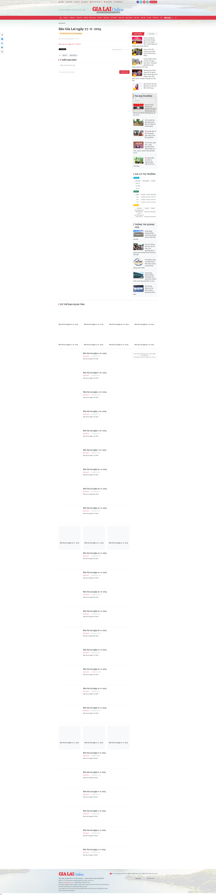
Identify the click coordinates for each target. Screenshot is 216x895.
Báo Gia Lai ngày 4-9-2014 (94, 830)
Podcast (85, 2)
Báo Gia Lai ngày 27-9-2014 (95, 508)
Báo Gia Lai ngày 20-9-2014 (95, 592)
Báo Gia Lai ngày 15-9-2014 (94, 688)
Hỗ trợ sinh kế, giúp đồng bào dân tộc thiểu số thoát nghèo (150, 123)
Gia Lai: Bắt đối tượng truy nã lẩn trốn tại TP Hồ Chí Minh (150, 52)
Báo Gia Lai (73, 55)
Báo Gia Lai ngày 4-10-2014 (95, 392)
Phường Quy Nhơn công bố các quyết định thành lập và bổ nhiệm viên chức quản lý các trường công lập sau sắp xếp (144, 75)
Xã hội (149, 17)
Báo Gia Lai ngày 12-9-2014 (69, 742)
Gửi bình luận (124, 72)
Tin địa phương (143, 96)
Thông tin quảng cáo (144, 226)
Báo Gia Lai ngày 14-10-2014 (68, 344)
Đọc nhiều (138, 34)
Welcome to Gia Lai (96, 2)
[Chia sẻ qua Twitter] (2, 43)
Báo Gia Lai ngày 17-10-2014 (93, 324)
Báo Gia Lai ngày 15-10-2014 (144, 324)
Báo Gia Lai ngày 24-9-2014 (118, 543)
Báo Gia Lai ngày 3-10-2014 (94, 411)
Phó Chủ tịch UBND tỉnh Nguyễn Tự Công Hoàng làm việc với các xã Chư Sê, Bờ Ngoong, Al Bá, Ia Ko (144, 110)
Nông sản (136, 177)
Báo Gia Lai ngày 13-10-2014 (93, 344)
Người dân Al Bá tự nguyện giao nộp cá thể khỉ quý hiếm (150, 134)
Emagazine (109, 2)
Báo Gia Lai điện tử (108, 10)
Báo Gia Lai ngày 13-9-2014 (94, 708)
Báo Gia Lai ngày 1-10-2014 (94, 450)
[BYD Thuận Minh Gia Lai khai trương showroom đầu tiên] (138, 288)
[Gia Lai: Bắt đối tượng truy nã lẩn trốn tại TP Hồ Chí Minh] (137, 51)
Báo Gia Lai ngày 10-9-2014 (118, 742)
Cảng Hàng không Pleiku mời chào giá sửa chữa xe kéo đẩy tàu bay (144, 235)
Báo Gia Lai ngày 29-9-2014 (95, 489)
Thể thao (155, 17)
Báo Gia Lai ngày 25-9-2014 (94, 543)
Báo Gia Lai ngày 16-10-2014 (119, 324)
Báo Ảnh (70, 2)
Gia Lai (65, 55)
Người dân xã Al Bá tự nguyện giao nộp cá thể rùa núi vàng (143, 162)
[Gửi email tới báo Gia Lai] (147, 2)
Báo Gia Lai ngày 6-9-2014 (94, 791)
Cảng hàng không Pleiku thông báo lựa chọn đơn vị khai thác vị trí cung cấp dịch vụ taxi (144, 277)
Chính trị (79, 17)
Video (62, 2)
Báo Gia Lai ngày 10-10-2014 (144, 344)
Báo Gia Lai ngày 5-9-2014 (94, 811)
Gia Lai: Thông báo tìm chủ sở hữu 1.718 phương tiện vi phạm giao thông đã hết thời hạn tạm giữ (144, 249)
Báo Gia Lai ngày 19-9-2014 (95, 611)
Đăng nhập (153, 2)
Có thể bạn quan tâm (72, 304)
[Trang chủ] (61, 18)
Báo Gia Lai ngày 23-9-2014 (95, 553)
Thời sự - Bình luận (90, 17)
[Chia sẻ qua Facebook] (2, 35)
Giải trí (143, 17)
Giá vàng (136, 205)
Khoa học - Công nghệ (125, 17)
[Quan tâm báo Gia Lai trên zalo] (141, 2)
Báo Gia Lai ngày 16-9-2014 (95, 669)
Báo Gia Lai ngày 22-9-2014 (95, 572)
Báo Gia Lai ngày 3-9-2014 (94, 849)
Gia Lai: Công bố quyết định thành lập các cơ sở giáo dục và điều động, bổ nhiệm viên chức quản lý (144, 42)
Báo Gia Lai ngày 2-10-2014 (94, 431)
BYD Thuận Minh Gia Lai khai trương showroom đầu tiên (144, 290)
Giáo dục (106, 17)
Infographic (118, 2)
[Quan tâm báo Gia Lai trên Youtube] (144, 2)
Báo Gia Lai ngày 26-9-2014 (69, 543)
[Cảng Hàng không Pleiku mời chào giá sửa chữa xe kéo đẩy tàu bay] (138, 233)
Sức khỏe (114, 17)
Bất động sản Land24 (146, 353)
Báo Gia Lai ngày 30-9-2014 (95, 469)
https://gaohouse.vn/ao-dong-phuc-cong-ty (144, 357)
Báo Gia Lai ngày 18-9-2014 (95, 630)
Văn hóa (136, 17)
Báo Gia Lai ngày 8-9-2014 (94, 772)
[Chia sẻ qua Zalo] (2, 39)
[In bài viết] (2, 52)
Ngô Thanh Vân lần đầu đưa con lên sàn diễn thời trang (150, 86)
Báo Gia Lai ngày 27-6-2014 (70, 44)
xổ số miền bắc (137, 353)
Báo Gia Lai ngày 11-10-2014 (119, 344)
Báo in (77, 2)
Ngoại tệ (136, 191)
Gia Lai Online (71, 874)
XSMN (154, 353)
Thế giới (72, 17)
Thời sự (65, 17)
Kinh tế (99, 17)
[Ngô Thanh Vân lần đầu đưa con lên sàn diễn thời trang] (137, 86)
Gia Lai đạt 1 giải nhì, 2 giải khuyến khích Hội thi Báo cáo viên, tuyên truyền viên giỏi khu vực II (144, 148)
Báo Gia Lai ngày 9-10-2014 (95, 353)
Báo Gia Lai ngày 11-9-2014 (93, 742)
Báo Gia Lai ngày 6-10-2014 (95, 373)
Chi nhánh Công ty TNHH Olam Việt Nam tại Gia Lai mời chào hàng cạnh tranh (144, 264)
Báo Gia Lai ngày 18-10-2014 (68, 324)
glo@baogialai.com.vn (68, 882)
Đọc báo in (62, 23)
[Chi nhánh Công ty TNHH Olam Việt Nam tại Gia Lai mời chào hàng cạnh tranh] (138, 262)
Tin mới (151, 34)
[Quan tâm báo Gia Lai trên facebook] (138, 2)
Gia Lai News (168, 17)
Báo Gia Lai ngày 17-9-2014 (94, 650)
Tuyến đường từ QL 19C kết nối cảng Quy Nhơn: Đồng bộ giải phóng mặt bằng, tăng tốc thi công (144, 63)
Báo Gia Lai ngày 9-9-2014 (94, 753)
